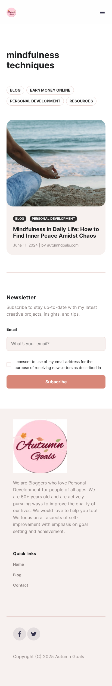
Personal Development (35, 101)
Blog (15, 90)
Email (12, 329)
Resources (81, 101)
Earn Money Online (50, 90)
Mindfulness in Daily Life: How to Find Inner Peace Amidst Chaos (56, 232)
